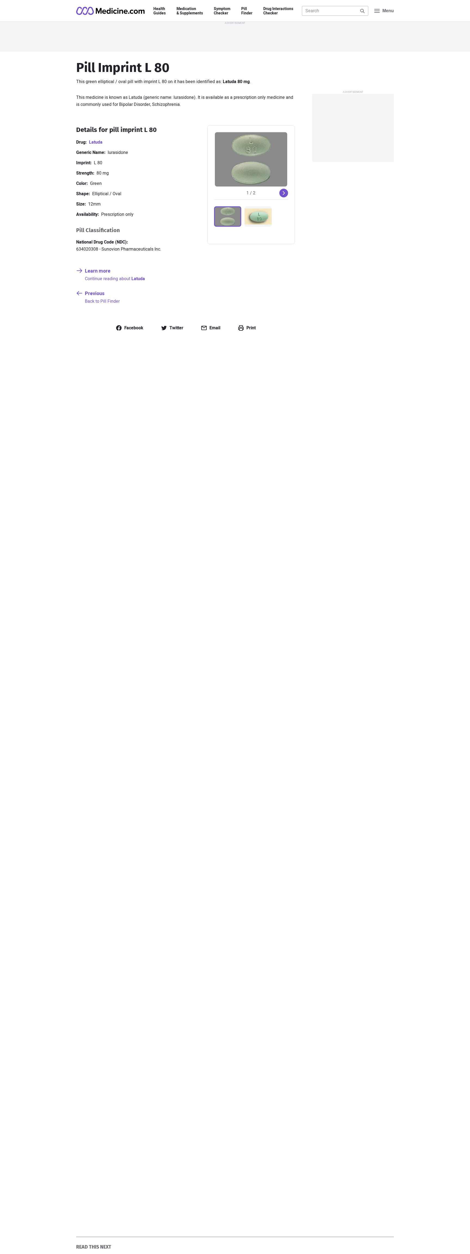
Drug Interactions (278, 11)
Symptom (222, 11)
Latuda (96, 142)
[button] (227, 216)
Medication (190, 11)
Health (159, 11)
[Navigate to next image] (283, 193)
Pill (246, 11)
